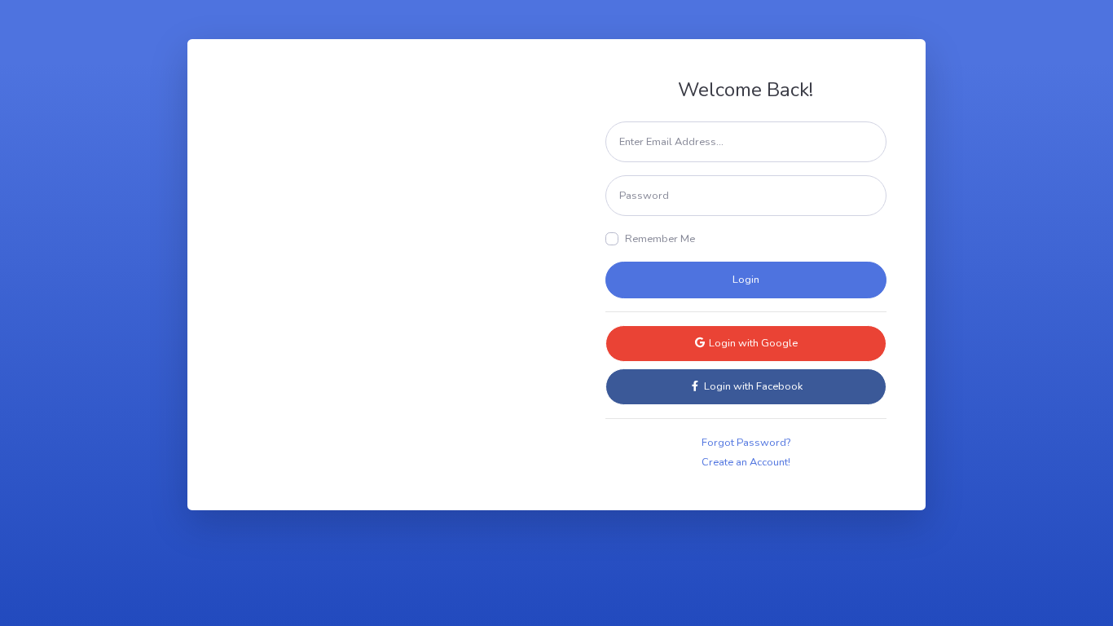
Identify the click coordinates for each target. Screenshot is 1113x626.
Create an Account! (746, 462)
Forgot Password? (746, 442)
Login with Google (752, 343)
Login (745, 279)
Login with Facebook (752, 386)
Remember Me (660, 238)
